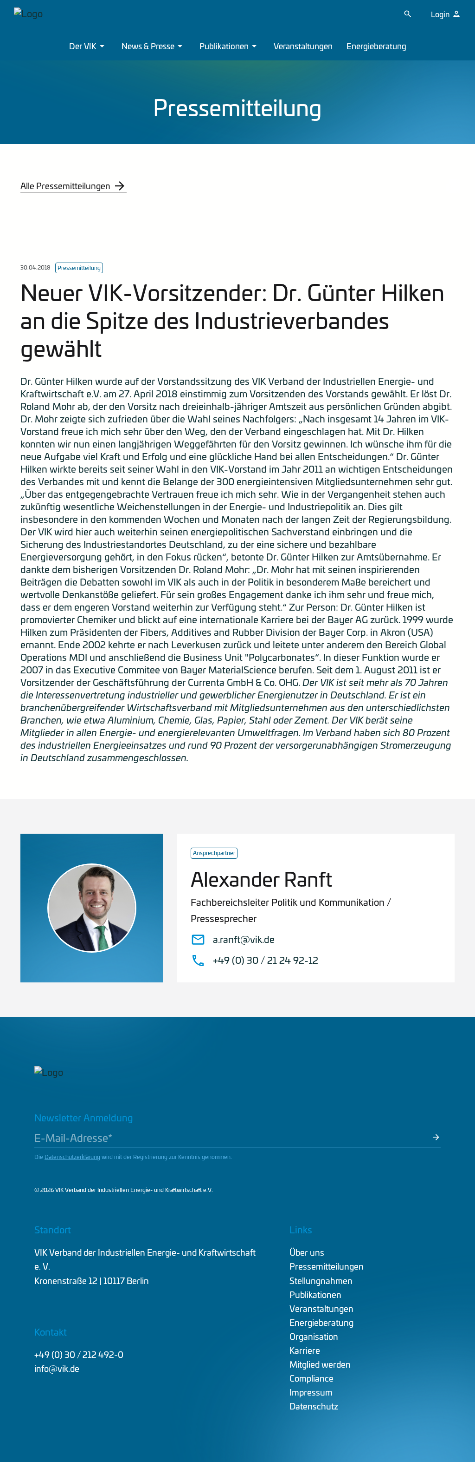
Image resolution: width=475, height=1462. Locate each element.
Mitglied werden (320, 1364)
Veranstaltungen (303, 46)
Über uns (306, 1252)
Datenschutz (313, 1406)
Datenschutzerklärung (72, 1156)
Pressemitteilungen (326, 1266)
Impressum (311, 1392)
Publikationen (224, 46)
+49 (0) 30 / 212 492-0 (78, 1354)
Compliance (311, 1378)
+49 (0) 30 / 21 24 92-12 (265, 960)
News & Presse (148, 46)
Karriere (304, 1350)
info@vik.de (56, 1368)
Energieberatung (376, 46)
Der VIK (82, 46)
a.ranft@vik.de (244, 939)
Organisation (313, 1336)
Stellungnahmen (321, 1280)
